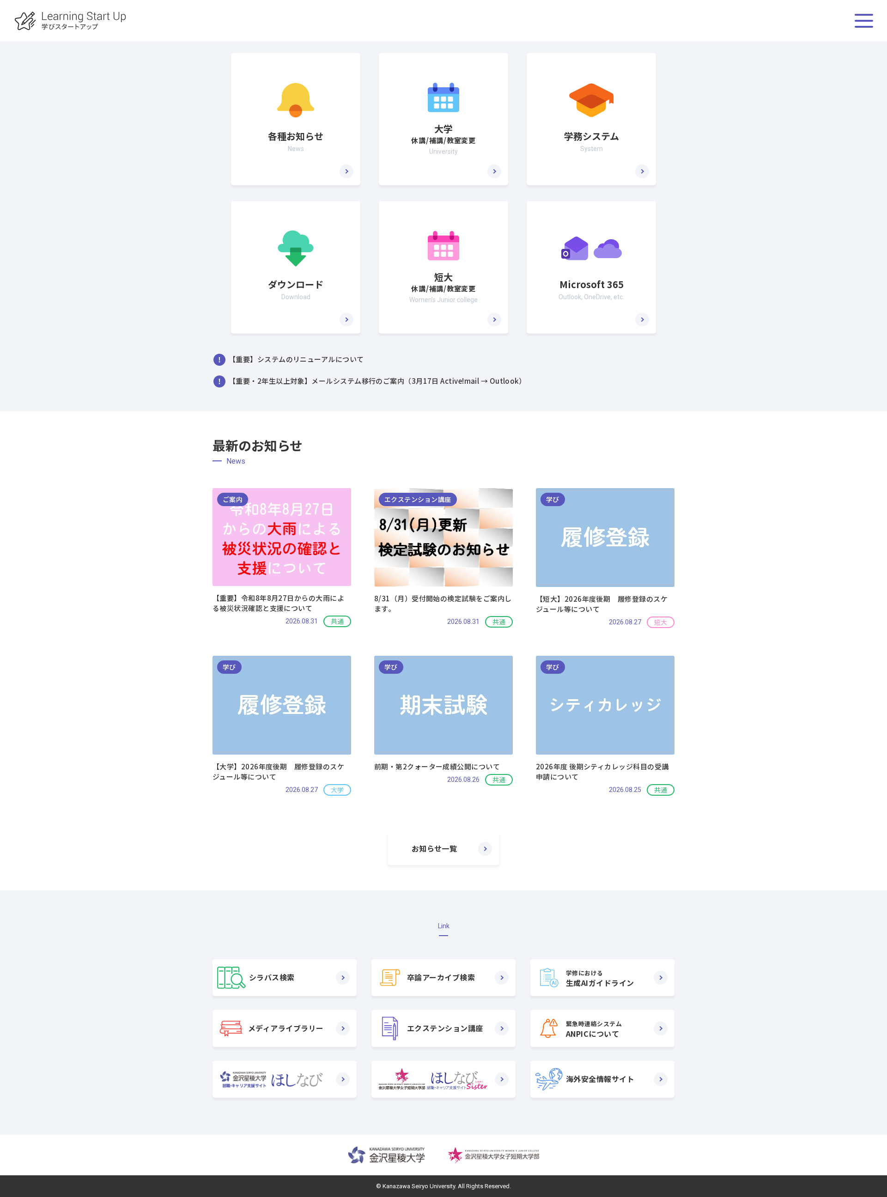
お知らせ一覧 (434, 848)
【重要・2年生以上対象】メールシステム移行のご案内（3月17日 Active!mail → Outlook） (377, 381)
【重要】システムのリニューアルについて (296, 359)
